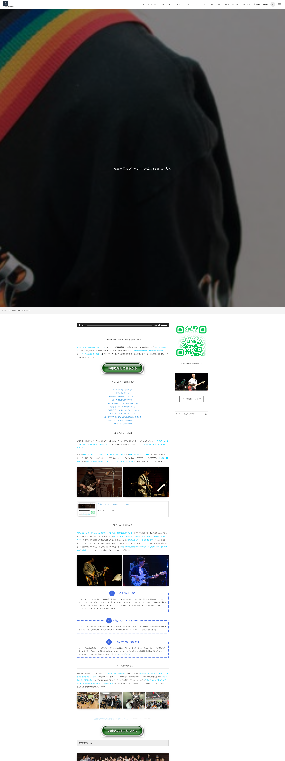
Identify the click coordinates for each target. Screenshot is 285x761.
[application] (123, 325)
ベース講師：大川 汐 (191, 399)
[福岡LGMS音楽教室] (5, 3)
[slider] (164, 325)
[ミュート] (159, 325)
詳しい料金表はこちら (125, 654)
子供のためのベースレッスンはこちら (113, 504)
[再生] (80, 325)
